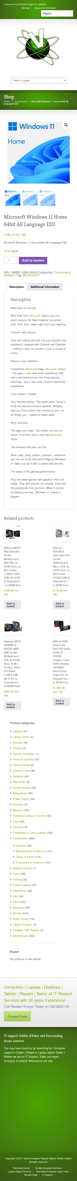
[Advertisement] (38, 1107)
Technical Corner (21, 1168)
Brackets (18, 804)
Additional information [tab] (45, 287)
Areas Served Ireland (44, 7)
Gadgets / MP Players (26, 930)
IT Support (47, 1174)
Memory (18, 810)
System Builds (21, 787)
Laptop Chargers (22, 924)
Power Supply (21, 799)
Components (21, 101)
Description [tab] (16, 287)
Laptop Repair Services (19, 1171)
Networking (19, 793)
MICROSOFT (31, 275)
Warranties (19, 782)
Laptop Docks (21, 737)
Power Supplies (22, 885)
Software (9, 275)
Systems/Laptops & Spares (29, 816)
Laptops (17, 731)
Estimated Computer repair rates (52, 1171)
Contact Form (17, 1016)
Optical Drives (21, 765)
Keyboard (18, 907)
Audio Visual (20, 919)
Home (7, 101)
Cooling (17, 879)
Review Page (30, 1174)
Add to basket (33, 260)
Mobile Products (22, 868)
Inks (15, 896)
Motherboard (20, 936)
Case (16, 821)
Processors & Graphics (30, 862)
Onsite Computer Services (48, 1168)
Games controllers (24, 754)
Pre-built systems (23, 759)
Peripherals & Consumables (29, 833)
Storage (17, 742)
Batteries (18, 776)
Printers (17, 748)
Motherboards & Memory (30, 851)
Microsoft (34, 316)
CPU (15, 902)
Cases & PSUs (25, 857)
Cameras (18, 827)
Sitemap (26, 7)
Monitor (17, 913)
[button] (66, 125)
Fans (16, 874)
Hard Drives (20, 891)
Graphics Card (21, 770)
